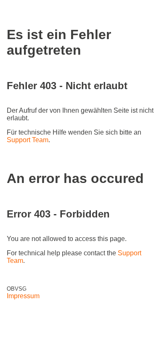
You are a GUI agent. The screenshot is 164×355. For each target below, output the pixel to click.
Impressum (23, 295)
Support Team (27, 139)
